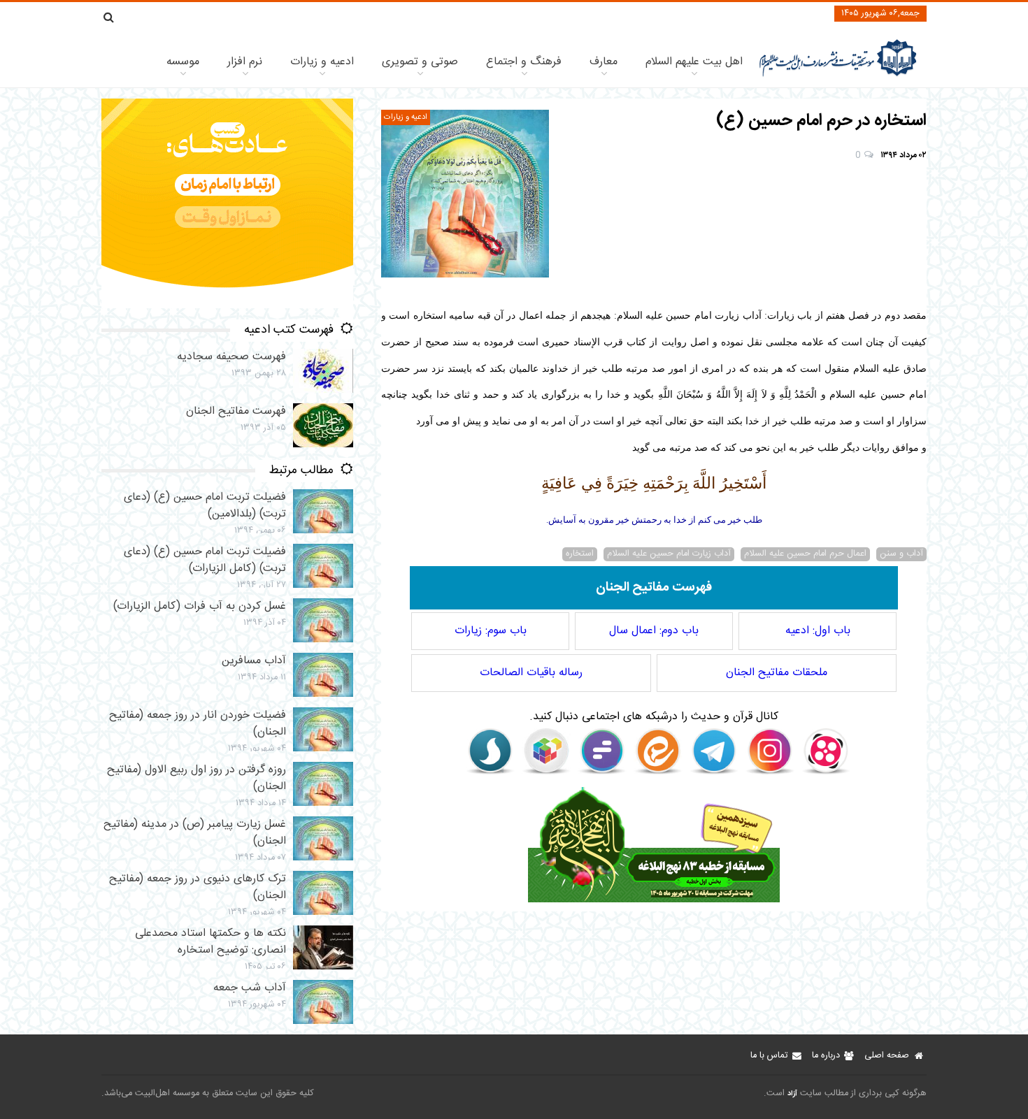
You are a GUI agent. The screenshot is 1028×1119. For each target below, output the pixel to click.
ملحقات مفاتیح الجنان (776, 672)
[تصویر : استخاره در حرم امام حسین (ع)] (465, 193)
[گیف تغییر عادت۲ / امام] (227, 305)
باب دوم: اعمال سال (654, 630)
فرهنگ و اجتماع (524, 61)
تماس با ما (768, 1055)
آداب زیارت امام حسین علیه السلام (669, 554)
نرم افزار (244, 61)
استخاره (580, 554)
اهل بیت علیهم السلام (694, 61)
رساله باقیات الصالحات (531, 672)
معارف (603, 61)
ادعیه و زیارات (322, 61)
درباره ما (826, 1055)
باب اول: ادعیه (817, 630)
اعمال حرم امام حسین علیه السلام (805, 554)
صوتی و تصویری (420, 61)
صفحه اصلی (886, 1055)
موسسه (182, 61)
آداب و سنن (901, 554)
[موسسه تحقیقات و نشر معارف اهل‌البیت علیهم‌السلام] (838, 75)
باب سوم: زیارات (491, 630)
